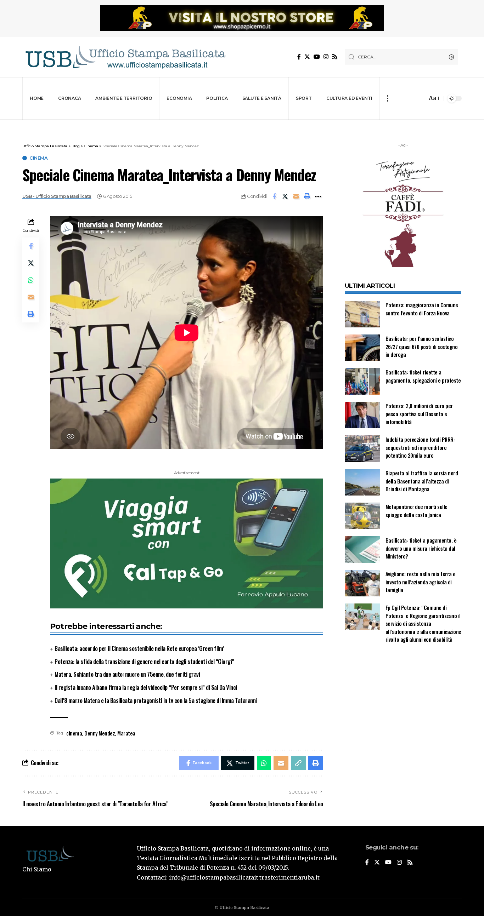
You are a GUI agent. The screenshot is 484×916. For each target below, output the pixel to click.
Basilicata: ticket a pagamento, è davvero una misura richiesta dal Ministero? (421, 548)
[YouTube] (317, 57)
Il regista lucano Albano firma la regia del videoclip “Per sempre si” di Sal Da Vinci (146, 687)
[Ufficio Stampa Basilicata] (125, 57)
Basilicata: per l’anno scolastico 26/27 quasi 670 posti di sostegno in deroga (421, 346)
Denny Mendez (99, 733)
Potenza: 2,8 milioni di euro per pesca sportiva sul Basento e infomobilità (419, 413)
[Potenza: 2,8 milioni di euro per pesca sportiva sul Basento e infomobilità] (362, 415)
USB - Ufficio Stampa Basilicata (56, 196)
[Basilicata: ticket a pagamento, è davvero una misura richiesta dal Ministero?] (362, 549)
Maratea (126, 733)
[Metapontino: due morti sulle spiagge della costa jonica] (362, 516)
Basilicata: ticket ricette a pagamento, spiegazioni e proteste (423, 376)
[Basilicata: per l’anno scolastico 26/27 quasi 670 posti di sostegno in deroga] (362, 347)
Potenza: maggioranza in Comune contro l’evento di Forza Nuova (421, 309)
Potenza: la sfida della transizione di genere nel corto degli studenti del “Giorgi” (144, 661)
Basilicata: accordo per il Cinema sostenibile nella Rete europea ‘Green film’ (139, 648)
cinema (74, 733)
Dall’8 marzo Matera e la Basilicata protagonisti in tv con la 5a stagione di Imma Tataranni (156, 700)
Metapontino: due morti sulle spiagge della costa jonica (416, 511)
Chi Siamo (36, 869)
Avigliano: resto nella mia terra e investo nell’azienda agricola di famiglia (420, 582)
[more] (387, 98)
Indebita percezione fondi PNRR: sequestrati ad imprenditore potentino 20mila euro (420, 447)
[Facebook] (299, 57)
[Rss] (334, 57)
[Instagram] (326, 57)
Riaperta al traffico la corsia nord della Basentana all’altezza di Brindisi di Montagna (421, 481)
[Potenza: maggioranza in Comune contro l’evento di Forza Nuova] (362, 314)
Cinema (38, 158)
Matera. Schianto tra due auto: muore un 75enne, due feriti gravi (127, 674)
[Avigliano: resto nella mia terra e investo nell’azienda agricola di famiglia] (362, 583)
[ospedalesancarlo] (242, 124)
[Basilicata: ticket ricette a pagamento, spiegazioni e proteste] (362, 381)
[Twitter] (307, 57)
